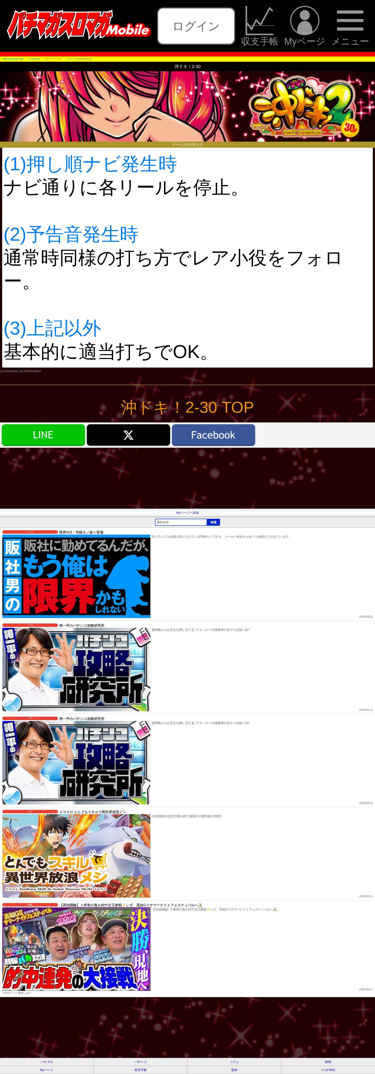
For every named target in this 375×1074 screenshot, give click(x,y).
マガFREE (328, 1070)
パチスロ (47, 1062)
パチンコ (141, 1062)
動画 (328, 1062)
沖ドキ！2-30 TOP (187, 407)
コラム (234, 1062)
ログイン (196, 26)
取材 (234, 1070)
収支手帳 (259, 41)
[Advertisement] (130, 478)
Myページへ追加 (187, 512)
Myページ (304, 41)
